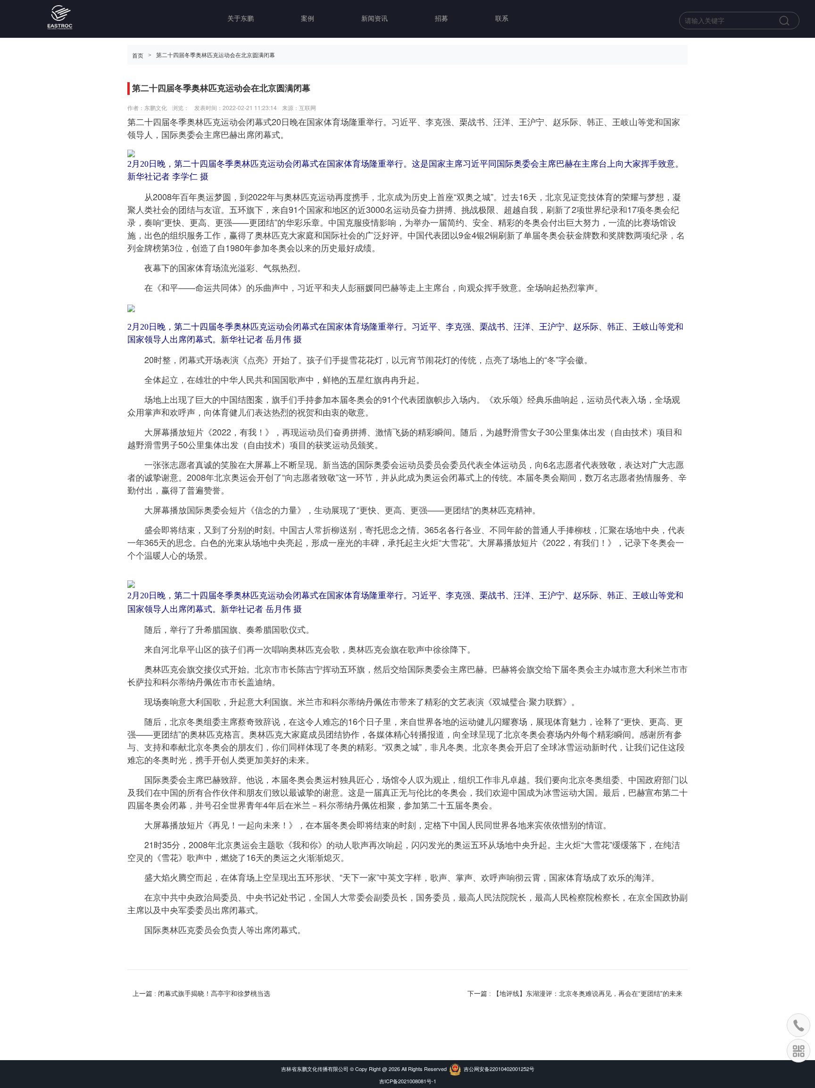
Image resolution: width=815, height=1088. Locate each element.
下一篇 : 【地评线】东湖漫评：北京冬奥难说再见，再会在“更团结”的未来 (574, 993)
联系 (501, 18)
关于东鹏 (240, 18)
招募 (441, 18)
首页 (137, 55)
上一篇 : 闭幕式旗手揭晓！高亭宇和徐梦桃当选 (201, 993)
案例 (307, 18)
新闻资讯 (374, 18)
